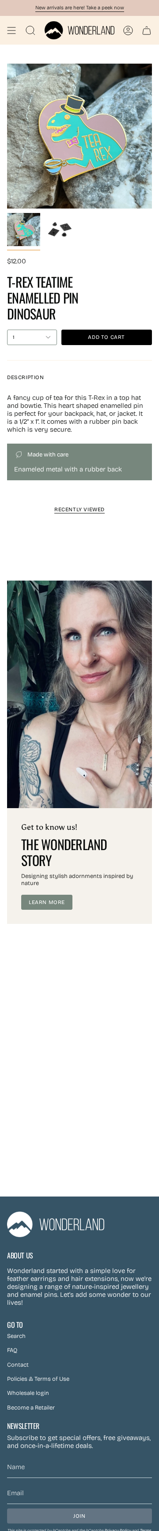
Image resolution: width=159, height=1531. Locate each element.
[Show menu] (11, 30)
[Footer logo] (55, 1224)
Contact (18, 1364)
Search (16, 1336)
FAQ (12, 1350)
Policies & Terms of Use (38, 1379)
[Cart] (146, 30)
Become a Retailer (31, 1407)
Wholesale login (28, 1393)
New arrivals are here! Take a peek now (79, 8)
